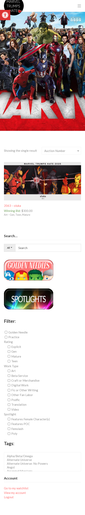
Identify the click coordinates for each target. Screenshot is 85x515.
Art (13, 371)
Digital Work (19, 385)
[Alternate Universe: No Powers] (44, 463)
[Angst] (44, 467)
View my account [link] (15, 492)
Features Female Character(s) (30, 419)
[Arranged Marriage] (44, 471)
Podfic (15, 400)
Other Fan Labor (22, 395)
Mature (16, 356)
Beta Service (19, 375)
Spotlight (10, 414)
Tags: (9, 443)
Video (15, 409)
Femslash (17, 429)
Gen (14, 351)
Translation (18, 404)
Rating (8, 342)
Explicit (16, 346)
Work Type (11, 366)
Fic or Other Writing (24, 390)
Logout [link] (9, 497)
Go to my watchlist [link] (16, 488)
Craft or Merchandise (25, 380)
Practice (13, 337)
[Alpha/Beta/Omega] (44, 456)
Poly (14, 433)
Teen (14, 361)
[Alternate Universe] (44, 460)
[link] (5, 15)
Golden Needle (18, 332)
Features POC (20, 424)
